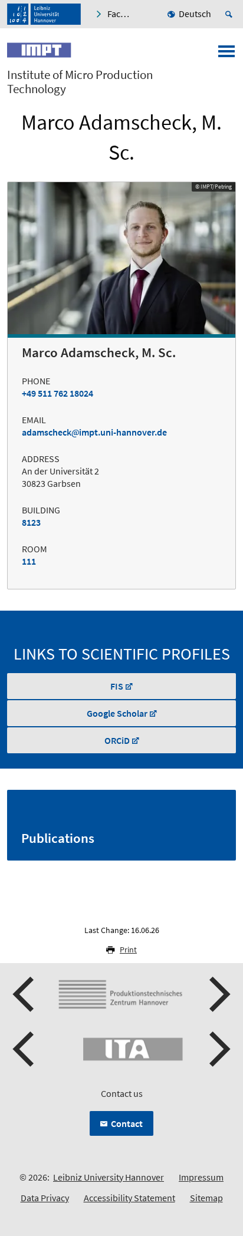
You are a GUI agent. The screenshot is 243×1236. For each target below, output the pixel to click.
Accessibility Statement (129, 1198)
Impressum (201, 1177)
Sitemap (206, 1198)
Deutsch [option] (195, 13)
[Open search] (230, 14)
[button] (24, 994)
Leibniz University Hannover (108, 1177)
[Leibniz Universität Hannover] (44, 14)
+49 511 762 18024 (57, 393)
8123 (31, 522)
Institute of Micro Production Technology (80, 82)
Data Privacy (45, 1198)
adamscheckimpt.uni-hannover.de (94, 432)
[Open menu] (226, 55)
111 (29, 561)
